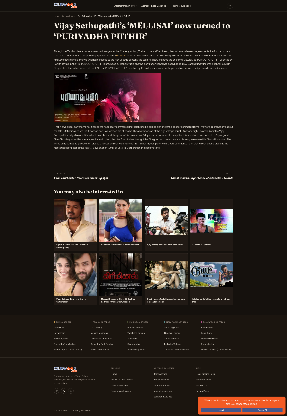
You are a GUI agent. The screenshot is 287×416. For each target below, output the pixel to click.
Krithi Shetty (96, 327)
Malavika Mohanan (173, 344)
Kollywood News (68, 16)
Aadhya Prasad (171, 338)
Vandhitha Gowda (136, 333)
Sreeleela (132, 338)
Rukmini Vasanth (135, 327)
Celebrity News (203, 379)
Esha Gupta (207, 333)
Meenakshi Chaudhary (101, 338)
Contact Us (201, 385)
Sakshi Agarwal (61, 338)
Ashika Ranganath (136, 349)
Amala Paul (59, 327)
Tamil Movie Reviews (121, 391)
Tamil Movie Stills (182, 5)
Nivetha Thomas (172, 333)
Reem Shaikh (207, 344)
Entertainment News (124, 5)
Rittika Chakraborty (100, 349)
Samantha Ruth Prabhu (65, 344)
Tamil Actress (160, 373)
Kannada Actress (162, 385)
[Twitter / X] (63, 391)
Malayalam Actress (163, 391)
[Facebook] (56, 391)
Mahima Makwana (99, 333)
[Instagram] (71, 391)
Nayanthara (59, 333)
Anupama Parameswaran (176, 349)
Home (56, 16)
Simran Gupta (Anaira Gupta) (68, 349)
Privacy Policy (202, 391)
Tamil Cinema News (205, 373)
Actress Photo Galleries (153, 5)
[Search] (230, 6)
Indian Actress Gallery (121, 379)
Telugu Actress (161, 379)
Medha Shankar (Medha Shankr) (216, 349)
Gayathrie (121, 55)
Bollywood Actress (163, 396)
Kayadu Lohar (134, 344)
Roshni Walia (207, 327)
